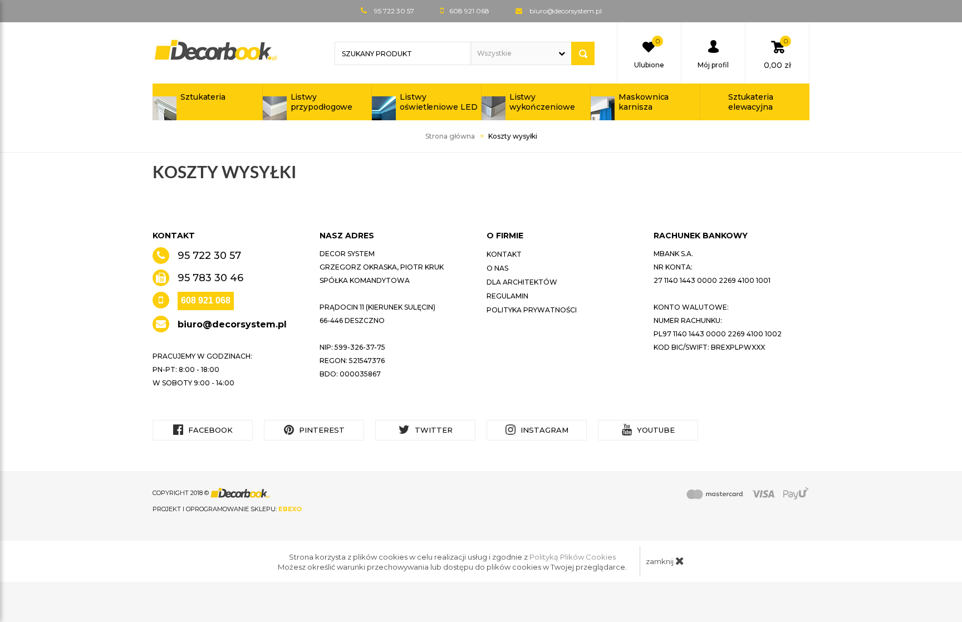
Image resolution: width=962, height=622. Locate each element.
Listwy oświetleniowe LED (438, 102)
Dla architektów (522, 282)
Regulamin (507, 296)
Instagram (543, 429)
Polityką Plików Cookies (572, 556)
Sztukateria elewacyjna (750, 102)
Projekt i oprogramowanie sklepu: (227, 509)
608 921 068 (205, 300)
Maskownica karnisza (644, 102)
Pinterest (321, 429)
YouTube (655, 429)
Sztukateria (202, 97)
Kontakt (504, 254)
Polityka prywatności (532, 310)
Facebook (209, 429)
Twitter (433, 429)
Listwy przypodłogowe (322, 102)
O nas (497, 268)
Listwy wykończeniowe (542, 102)
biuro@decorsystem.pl (565, 11)
